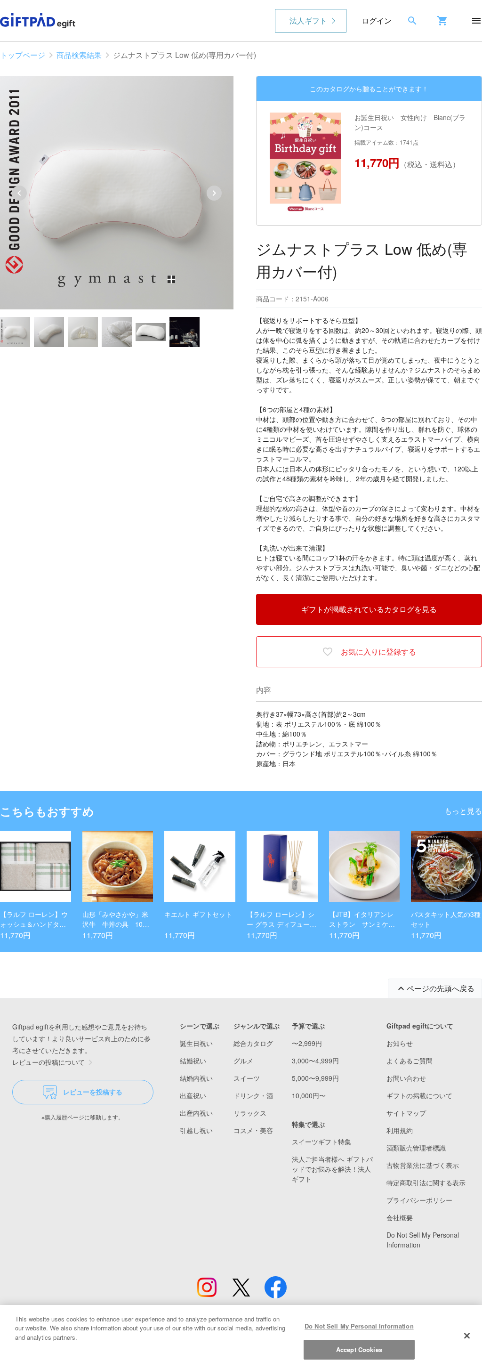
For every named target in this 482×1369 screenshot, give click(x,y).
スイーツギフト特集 (321, 1141)
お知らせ (399, 1043)
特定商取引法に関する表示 (426, 1182)
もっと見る (463, 810)
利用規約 (399, 1130)
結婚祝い (193, 1060)
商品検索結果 (79, 54)
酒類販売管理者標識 (416, 1147)
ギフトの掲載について (419, 1095)
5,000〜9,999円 (315, 1078)
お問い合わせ (406, 1078)
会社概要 (399, 1217)
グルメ (243, 1060)
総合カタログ (253, 1043)
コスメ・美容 (253, 1130)
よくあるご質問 (409, 1060)
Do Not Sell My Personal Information (359, 1325)
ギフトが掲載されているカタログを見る (369, 609)
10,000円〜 (309, 1095)
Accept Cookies (359, 1349)
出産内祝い (196, 1113)
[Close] (467, 1335)
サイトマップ (406, 1113)
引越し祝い (196, 1130)
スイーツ (246, 1078)
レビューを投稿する (92, 1091)
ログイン (377, 20)
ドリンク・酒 (253, 1095)
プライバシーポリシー (419, 1200)
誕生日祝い (196, 1043)
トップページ (22, 54)
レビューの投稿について (48, 1062)
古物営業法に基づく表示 (422, 1165)
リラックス (249, 1113)
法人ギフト (308, 20)
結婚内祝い (196, 1078)
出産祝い (193, 1095)
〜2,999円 (307, 1043)
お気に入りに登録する (378, 651)
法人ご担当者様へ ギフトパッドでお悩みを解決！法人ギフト (332, 1168)
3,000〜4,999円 (315, 1060)
